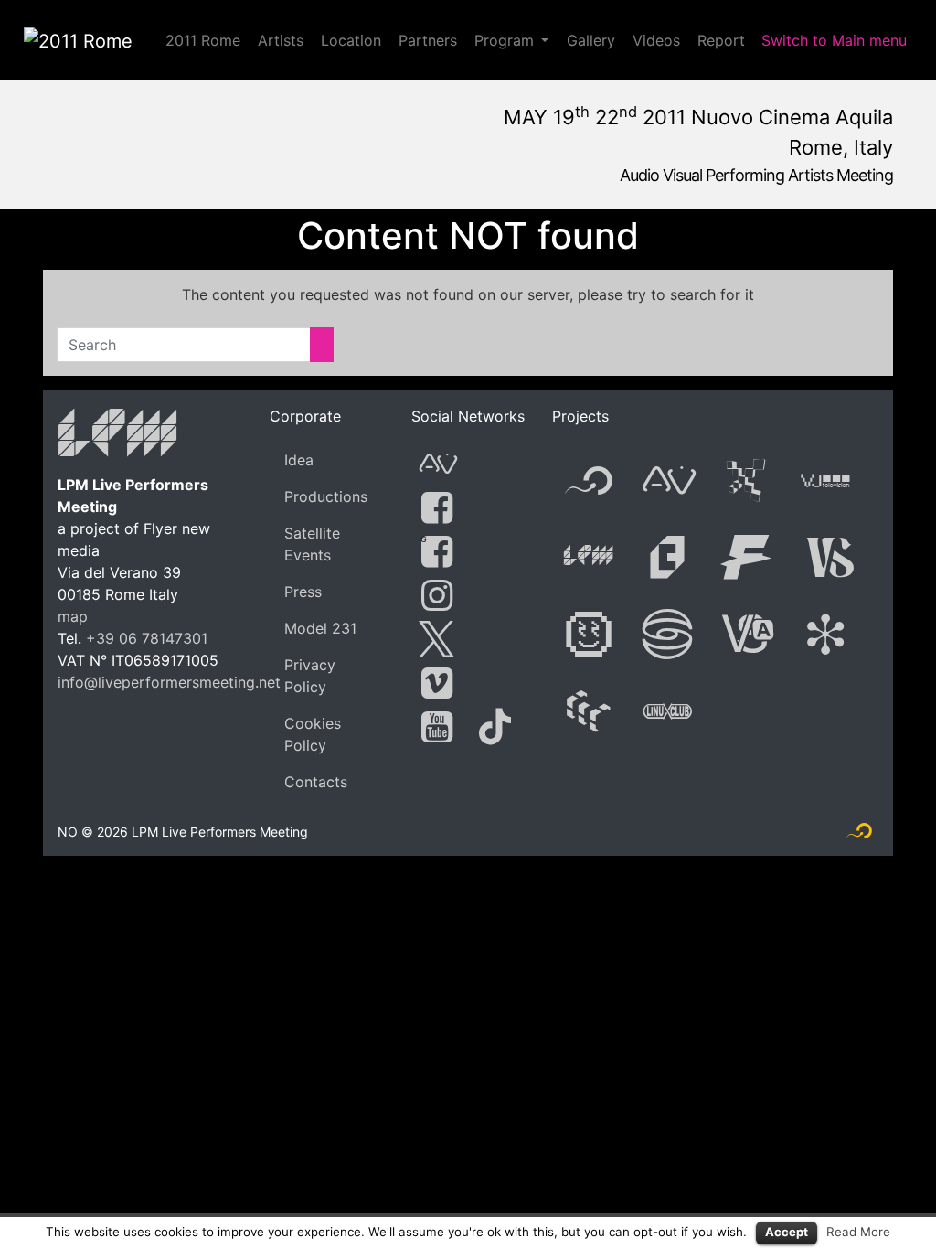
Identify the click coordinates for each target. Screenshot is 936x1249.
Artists (280, 40)
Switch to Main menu (834, 40)
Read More (858, 1231)
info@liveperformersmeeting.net (169, 682)
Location (351, 40)
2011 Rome (202, 40)
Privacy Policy (309, 676)
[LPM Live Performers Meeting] (118, 436)
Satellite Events (312, 544)
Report (721, 40)
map (73, 616)
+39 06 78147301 (146, 638)
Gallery (591, 40)
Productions (325, 496)
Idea (299, 460)
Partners (428, 40)
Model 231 (320, 628)
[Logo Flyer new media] (859, 835)
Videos (656, 40)
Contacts (315, 782)
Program (504, 40)
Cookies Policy (312, 734)
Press (303, 591)
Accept (786, 1231)
